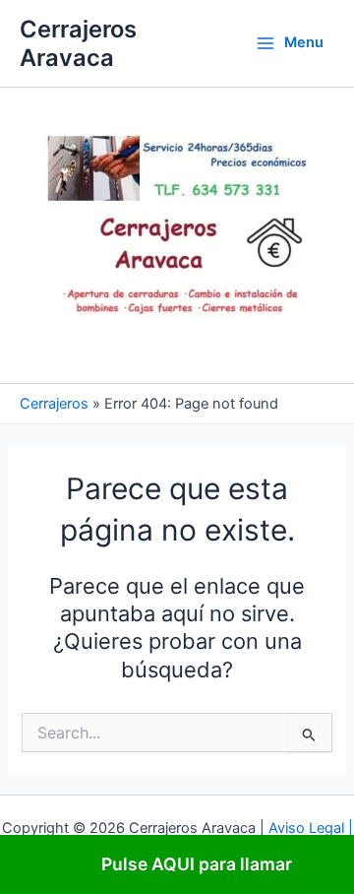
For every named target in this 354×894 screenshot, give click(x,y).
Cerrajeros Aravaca (78, 43)
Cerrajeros (54, 404)
